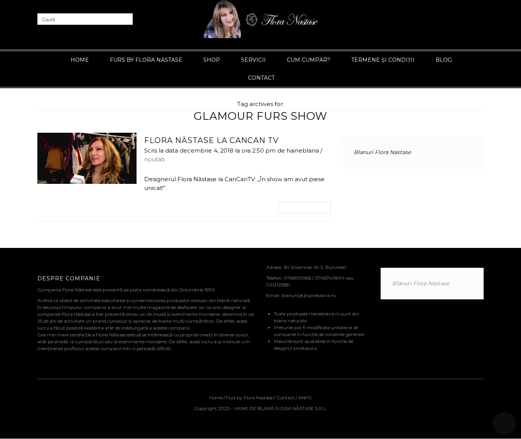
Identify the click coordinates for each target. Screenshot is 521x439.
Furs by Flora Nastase (249, 397)
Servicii (253, 59)
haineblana (302, 150)
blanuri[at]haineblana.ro (308, 295)
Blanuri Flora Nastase (382, 152)
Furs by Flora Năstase (146, 59)
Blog (444, 59)
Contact (261, 77)
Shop (211, 59)
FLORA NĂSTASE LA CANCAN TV (211, 140)
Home (80, 59)
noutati (154, 159)
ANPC (305, 397)
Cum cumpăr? (308, 59)
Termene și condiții (383, 59)
